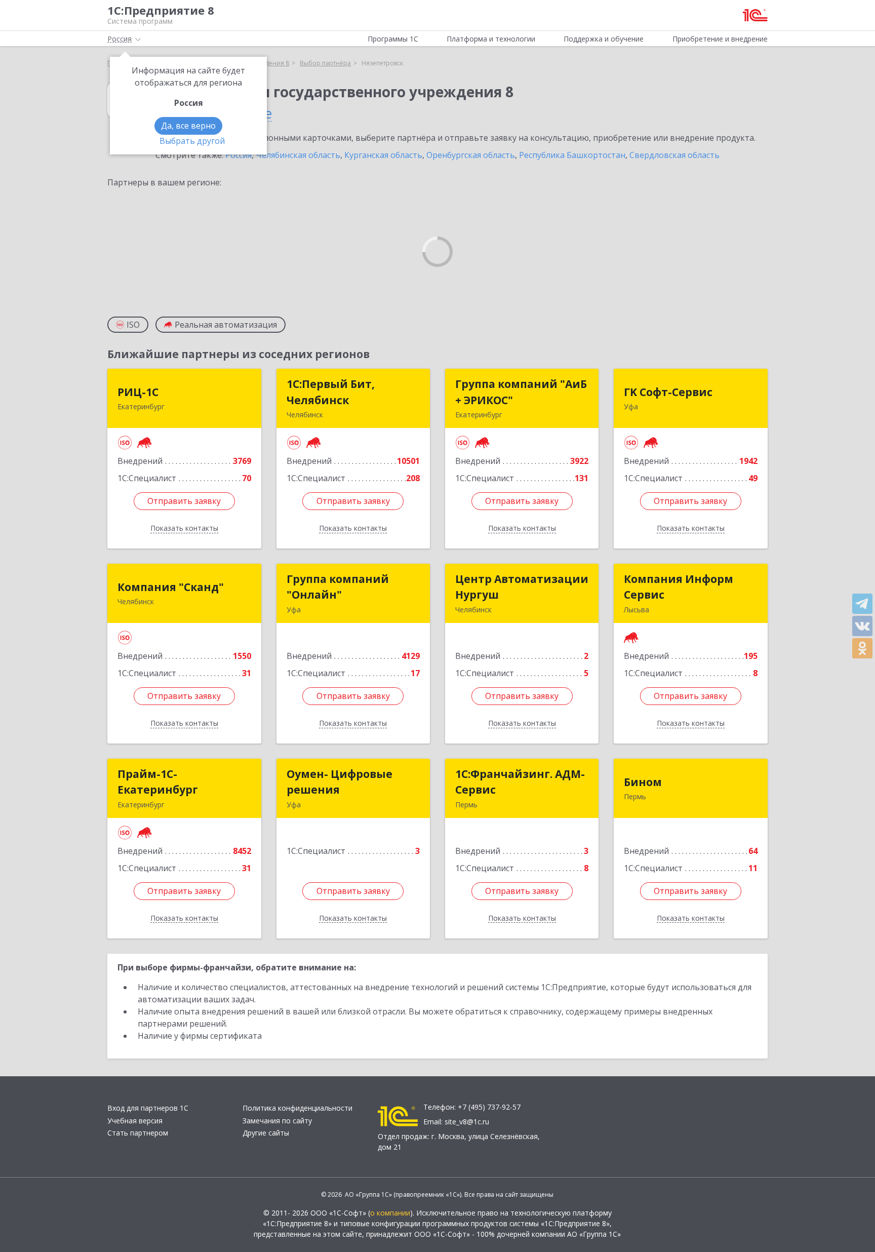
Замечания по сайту (277, 1120)
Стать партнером (137, 1133)
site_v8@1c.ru (467, 1121)
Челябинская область (298, 155)
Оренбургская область (470, 155)
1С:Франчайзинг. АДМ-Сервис (520, 782)
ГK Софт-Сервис (668, 392)
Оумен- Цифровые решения (339, 782)
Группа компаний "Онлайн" (338, 587)
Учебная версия (135, 1120)
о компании (390, 1213)
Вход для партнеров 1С (147, 1108)
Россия (238, 155)
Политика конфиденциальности (297, 1108)
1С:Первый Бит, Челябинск (331, 392)
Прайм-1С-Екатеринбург (157, 782)
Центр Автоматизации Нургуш (521, 587)
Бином (643, 782)
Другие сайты (266, 1133)
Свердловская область (674, 155)
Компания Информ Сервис (678, 587)
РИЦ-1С (137, 392)
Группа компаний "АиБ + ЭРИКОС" (521, 392)
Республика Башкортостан (572, 155)
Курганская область (383, 155)
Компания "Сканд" (170, 587)
